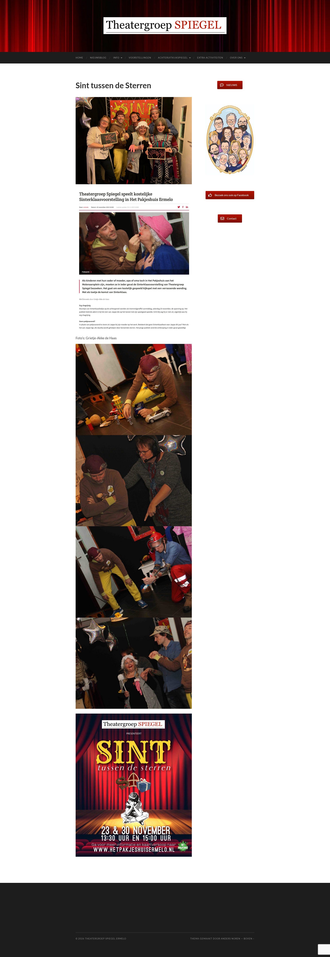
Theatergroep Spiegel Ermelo (105, 938)
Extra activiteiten (210, 57)
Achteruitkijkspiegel (173, 57)
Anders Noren (230, 938)
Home (79, 57)
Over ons (236, 57)
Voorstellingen (140, 57)
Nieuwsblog (98, 57)
